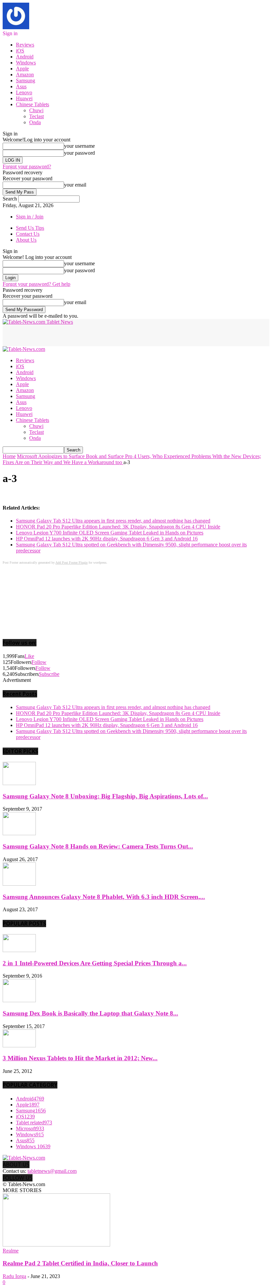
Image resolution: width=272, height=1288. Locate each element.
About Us (26, 240)
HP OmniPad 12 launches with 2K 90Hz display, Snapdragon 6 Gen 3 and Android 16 (107, 538)
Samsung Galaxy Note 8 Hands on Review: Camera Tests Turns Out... (98, 846)
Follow (39, 662)
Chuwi (36, 110)
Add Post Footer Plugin (71, 562)
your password (79, 153)
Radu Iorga (14, 1276)
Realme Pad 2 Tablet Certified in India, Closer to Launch (80, 1263)
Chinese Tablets (32, 104)
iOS (20, 50)
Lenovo (24, 92)
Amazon (25, 74)
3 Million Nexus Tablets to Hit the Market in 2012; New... (80, 1058)
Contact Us (27, 234)
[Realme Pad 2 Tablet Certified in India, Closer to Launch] (56, 1245)
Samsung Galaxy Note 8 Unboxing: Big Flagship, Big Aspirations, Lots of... (105, 796)
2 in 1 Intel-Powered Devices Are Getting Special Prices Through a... (95, 963)
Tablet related (34, 1122)
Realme (11, 1250)
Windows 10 (33, 1146)
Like (29, 656)
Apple (22, 68)
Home (9, 456)
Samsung (25, 80)
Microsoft (30, 1128)
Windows (26, 62)
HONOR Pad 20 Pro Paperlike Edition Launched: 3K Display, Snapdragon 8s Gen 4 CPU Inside (118, 526)
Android (25, 56)
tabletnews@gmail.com (52, 1171)
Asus (21, 86)
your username (79, 146)
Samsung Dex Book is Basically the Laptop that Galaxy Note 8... (90, 1013)
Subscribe (49, 674)
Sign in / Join (29, 216)
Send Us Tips (30, 228)
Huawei (24, 98)
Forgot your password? (27, 166)
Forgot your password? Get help (36, 284)
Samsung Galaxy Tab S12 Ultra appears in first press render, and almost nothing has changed (113, 520)
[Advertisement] (80, 335)
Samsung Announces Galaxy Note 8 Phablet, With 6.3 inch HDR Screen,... (104, 896)
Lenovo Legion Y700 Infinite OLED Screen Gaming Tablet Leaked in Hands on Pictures (109, 532)
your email (75, 185)
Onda (35, 122)
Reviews (25, 44)
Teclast (36, 116)
